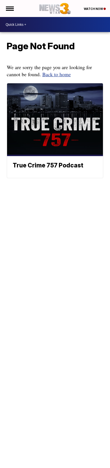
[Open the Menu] (9, 8)
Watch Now (94, 8)
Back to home (56, 74)
